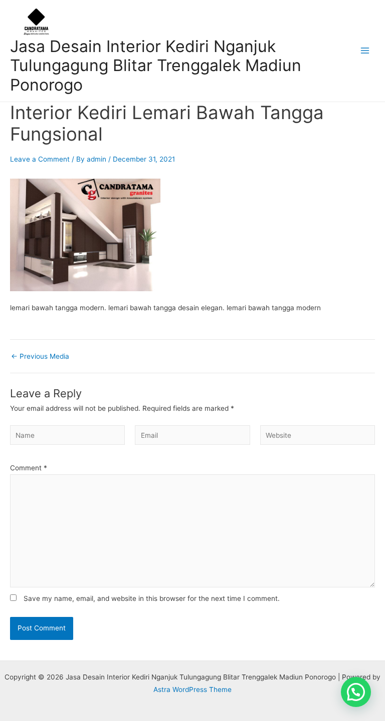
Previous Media (40, 356)
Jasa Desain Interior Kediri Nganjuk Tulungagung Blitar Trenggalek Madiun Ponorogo (155, 66)
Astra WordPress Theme (192, 689)
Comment (28, 468)
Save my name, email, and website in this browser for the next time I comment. (152, 598)
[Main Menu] (365, 51)
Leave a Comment (40, 159)
